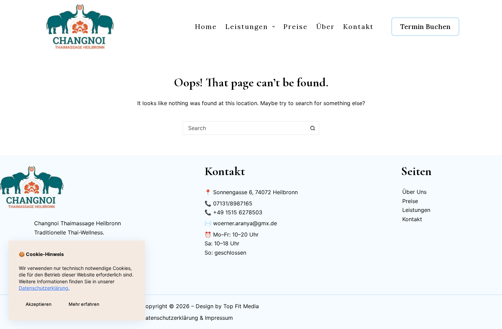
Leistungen (246, 26)
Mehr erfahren (84, 304)
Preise (295, 26)
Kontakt (358, 26)
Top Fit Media (241, 306)
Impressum (219, 317)
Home (206, 26)
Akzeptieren (39, 304)
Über (325, 26)
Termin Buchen (425, 26)
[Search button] (312, 127)
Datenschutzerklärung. (44, 288)
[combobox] (244, 128)
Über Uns (414, 191)
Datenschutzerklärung (169, 317)
